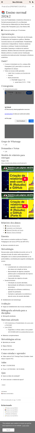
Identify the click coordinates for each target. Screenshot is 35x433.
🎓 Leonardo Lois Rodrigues (13, 228)
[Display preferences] (33, 2)
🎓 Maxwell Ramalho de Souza (14, 230)
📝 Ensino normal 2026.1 (11, 412)
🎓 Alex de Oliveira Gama (12, 226)
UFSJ (17, 22)
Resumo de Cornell (8, 349)
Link (6, 144)
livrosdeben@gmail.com (26, 332)
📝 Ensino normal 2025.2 (11, 415)
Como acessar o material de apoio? (13, 379)
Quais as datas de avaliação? (11, 376)
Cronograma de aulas (11, 89)
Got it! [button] (8, 430)
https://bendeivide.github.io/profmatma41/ (14, 163)
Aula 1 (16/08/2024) (9, 365)
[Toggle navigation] (2, 2)
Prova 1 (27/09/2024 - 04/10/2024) (13, 369)
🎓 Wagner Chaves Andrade (13, 232)
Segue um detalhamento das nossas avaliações (17, 306)
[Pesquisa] (30, 2)
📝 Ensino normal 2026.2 (11, 408)
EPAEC (10, 327)
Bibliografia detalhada (9, 316)
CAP (17, 26)
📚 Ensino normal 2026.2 (7, 393)
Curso (3, 385)
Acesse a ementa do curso (11, 245)
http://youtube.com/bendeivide (21, 73)
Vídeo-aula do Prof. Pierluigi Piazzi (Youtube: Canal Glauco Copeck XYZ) (17, 357)
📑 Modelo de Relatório (11, 414)
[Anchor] (15, 34)
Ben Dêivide (17, 2)
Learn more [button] (25, 425)
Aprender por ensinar (9, 342)
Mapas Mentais (7, 346)
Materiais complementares (11, 335)
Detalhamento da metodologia (12, 300)
